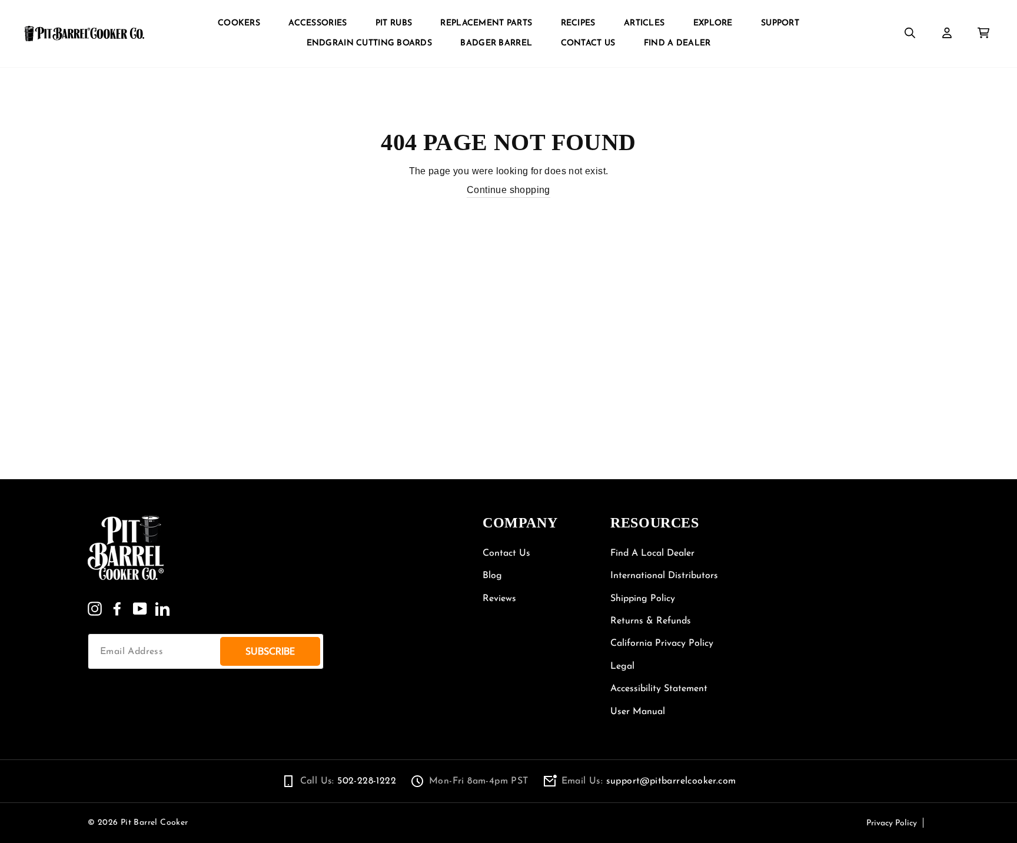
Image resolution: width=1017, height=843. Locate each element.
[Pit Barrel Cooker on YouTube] (140, 609)
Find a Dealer (677, 43)
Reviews (499, 598)
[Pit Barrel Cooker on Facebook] (117, 609)
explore (713, 23)
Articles (644, 23)
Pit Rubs (393, 23)
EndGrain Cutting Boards (369, 43)
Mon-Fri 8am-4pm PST (479, 781)
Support (780, 23)
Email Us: (648, 781)
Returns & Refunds (650, 621)
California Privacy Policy (661, 643)
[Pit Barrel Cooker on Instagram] (95, 609)
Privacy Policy (891, 823)
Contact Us (588, 43)
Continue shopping (508, 190)
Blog (492, 575)
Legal (622, 666)
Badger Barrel (496, 43)
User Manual (637, 711)
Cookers (239, 23)
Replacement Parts (486, 23)
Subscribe (270, 651)
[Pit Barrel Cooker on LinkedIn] (162, 609)
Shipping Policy (642, 598)
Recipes (578, 23)
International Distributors (664, 575)
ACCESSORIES (317, 23)
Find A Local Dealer (652, 553)
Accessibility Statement (658, 688)
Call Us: (348, 781)
